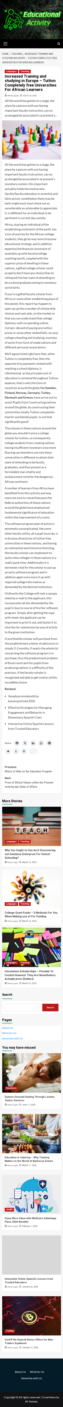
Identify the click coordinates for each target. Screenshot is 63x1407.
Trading (9, 1331)
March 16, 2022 (29, 862)
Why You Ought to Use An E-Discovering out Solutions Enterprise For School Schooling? (30, 854)
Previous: (28, 769)
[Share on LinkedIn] (33, 743)
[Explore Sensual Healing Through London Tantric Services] (31, 1072)
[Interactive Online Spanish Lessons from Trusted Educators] (31, 1255)
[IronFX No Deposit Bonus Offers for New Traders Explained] (31, 1315)
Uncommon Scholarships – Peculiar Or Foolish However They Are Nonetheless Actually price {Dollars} (30, 975)
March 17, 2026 (29, 1165)
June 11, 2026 (28, 1105)
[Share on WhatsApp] (41, 743)
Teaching (24, 71)
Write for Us (9, 1033)
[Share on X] (25, 743)
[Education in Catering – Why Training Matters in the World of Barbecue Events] (31, 1133)
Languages (11, 71)
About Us (7, 1027)
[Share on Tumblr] (16, 751)
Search (7, 994)
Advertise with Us (12, 1038)
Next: (29, 782)
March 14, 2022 (30, 95)
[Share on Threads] (24, 751)
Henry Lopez (13, 95)
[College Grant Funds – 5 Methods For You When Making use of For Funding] (31, 888)
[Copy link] (33, 751)
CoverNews (49, 1397)
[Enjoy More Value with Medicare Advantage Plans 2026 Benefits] (31, 1194)
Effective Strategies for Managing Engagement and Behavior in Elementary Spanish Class (30, 712)
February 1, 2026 (29, 1226)
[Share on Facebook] (17, 743)
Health (9, 1209)
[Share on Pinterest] (49, 743)
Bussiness (11, 1088)
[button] (5, 43)
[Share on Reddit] (8, 751)
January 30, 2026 (30, 1287)
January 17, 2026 (30, 1347)
